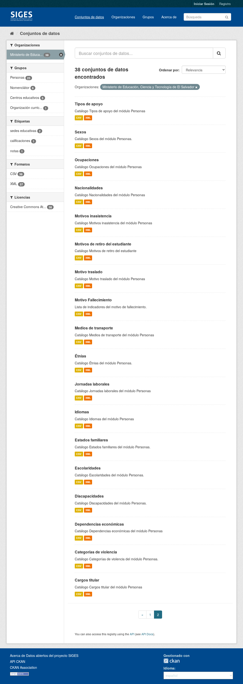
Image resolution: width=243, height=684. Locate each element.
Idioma (169, 668)
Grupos (148, 17)
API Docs (147, 634)
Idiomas (82, 412)
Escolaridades (88, 468)
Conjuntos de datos (89, 17)
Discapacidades (89, 496)
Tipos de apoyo (89, 104)
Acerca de (169, 17)
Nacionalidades (89, 188)
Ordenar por (168, 70)
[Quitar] (196, 87)
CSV (78, 118)
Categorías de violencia (96, 552)
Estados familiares (91, 440)
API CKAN (17, 661)
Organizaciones (123, 17)
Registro (225, 3)
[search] (219, 53)
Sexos (80, 132)
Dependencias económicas (99, 524)
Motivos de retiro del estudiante (103, 244)
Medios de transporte (94, 328)
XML (88, 118)
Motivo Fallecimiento (93, 300)
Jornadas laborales (92, 384)
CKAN (172, 660)
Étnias (80, 356)
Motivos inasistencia (93, 216)
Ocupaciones (87, 159)
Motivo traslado (89, 271)
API (132, 634)
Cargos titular (87, 580)
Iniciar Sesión (204, 3)
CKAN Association (23, 667)
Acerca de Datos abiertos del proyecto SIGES (44, 655)
